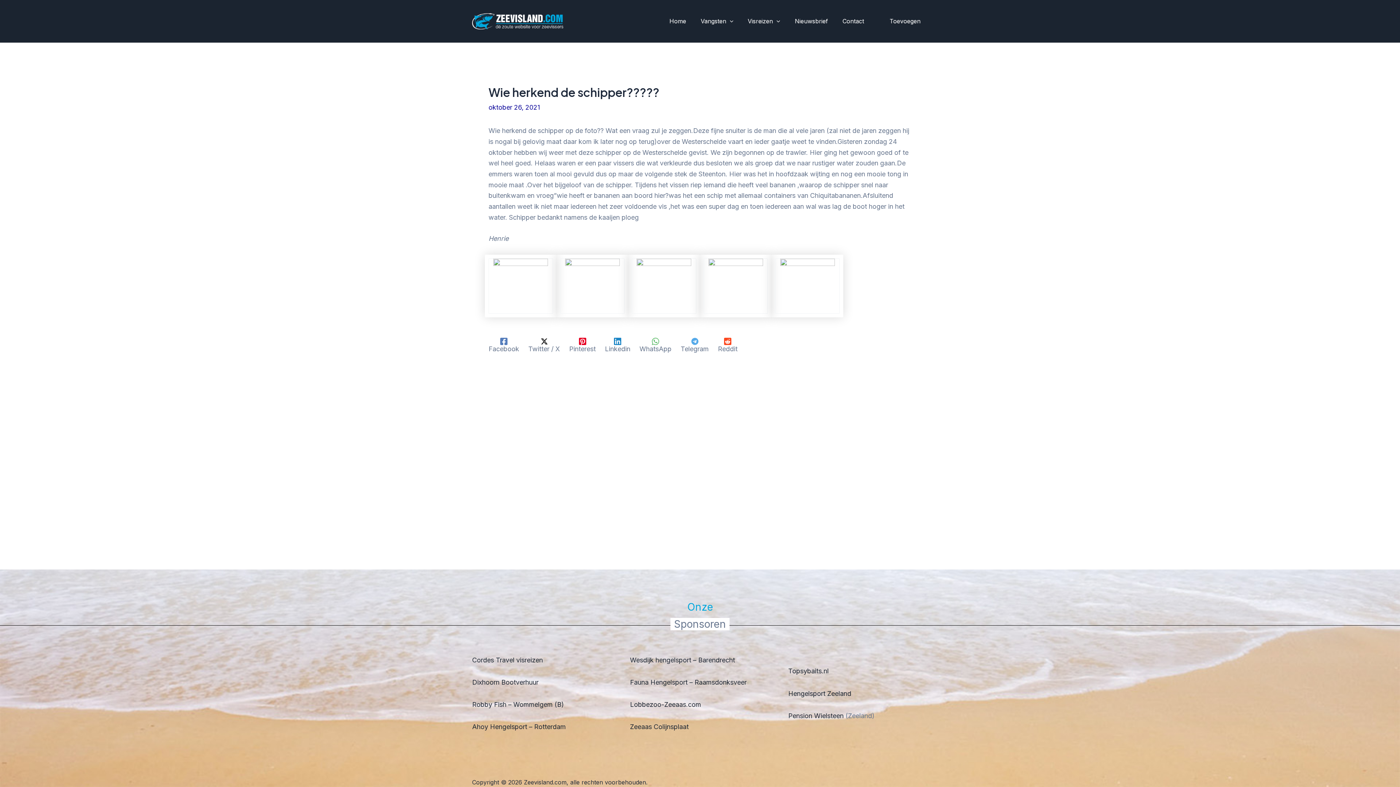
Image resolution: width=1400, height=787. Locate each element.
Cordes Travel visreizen (507, 660)
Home (677, 21)
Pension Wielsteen (816, 716)
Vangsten (713, 21)
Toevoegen (905, 21)
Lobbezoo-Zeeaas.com (665, 704)
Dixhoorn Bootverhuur (505, 682)
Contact (853, 21)
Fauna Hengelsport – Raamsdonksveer (688, 682)
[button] (730, 21)
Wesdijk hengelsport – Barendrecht (682, 660)
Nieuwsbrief (811, 21)
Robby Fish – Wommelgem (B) (518, 704)
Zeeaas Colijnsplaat (659, 727)
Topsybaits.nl (808, 671)
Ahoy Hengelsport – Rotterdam (519, 727)
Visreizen (760, 21)
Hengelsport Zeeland (819, 693)
